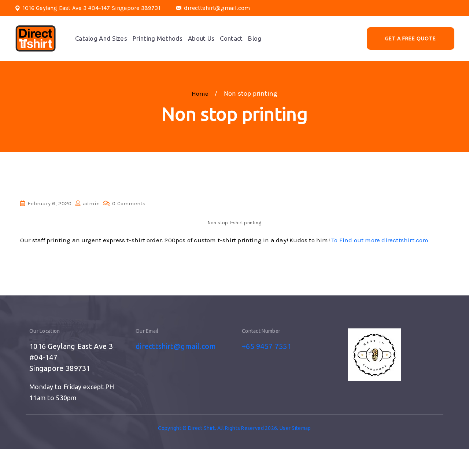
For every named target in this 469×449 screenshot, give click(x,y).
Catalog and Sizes (101, 38)
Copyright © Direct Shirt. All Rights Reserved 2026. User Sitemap (234, 428)
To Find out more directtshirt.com (380, 240)
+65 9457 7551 (266, 346)
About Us (201, 38)
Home (202, 93)
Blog (254, 38)
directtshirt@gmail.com (217, 7)
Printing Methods (157, 38)
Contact (231, 38)
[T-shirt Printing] (36, 38)
